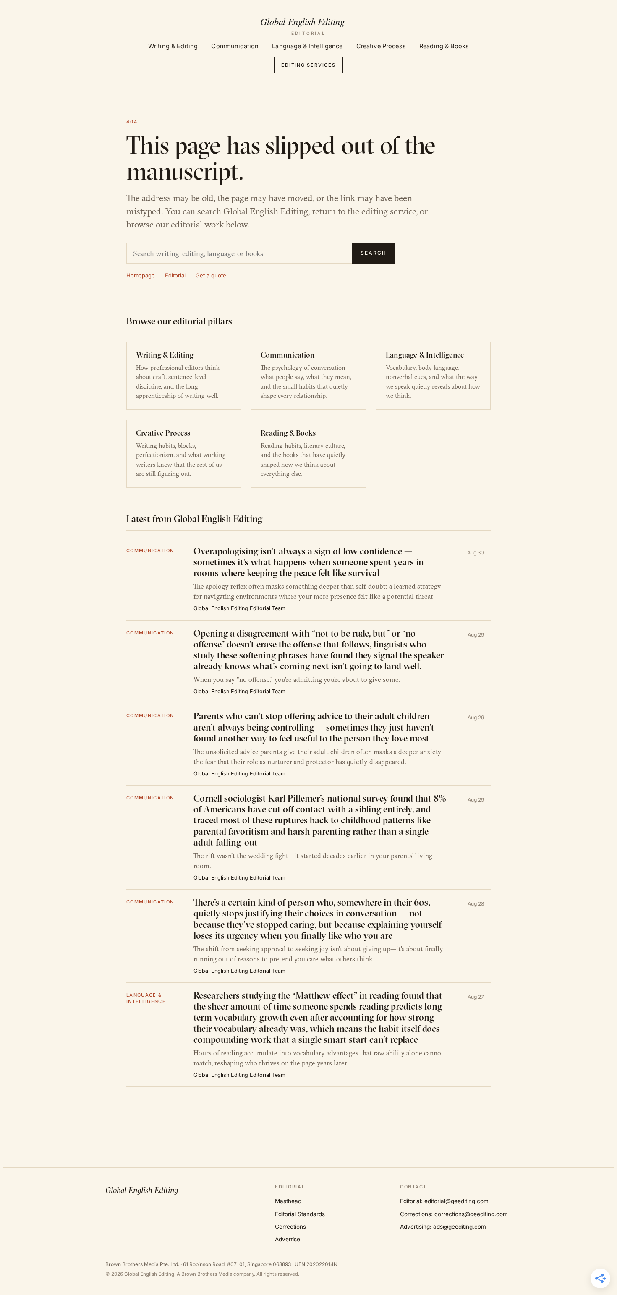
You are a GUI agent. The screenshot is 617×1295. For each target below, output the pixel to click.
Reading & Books (444, 46)
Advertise (287, 1239)
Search (374, 253)
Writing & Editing (173, 46)
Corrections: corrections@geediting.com (454, 1214)
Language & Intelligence (307, 46)
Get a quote (211, 275)
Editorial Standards (300, 1214)
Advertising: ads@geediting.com (443, 1226)
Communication (235, 46)
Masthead (288, 1201)
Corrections (290, 1226)
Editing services (308, 65)
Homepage (140, 275)
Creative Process (381, 46)
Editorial (175, 275)
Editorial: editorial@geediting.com (444, 1201)
